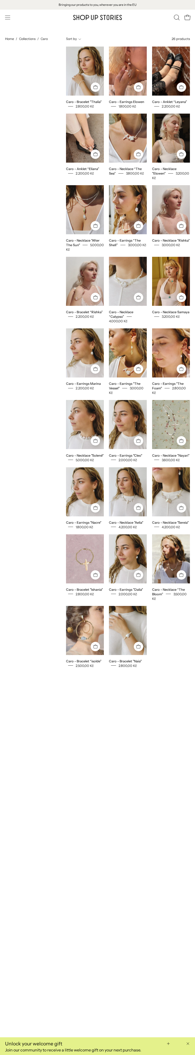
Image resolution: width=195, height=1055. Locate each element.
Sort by (71, 39)
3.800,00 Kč (135, 173)
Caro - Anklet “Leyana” (169, 102)
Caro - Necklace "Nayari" (170, 455)
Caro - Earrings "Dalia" (126, 589)
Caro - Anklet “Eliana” (82, 169)
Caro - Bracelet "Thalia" (84, 102)
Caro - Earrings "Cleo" (125, 455)
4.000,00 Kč (118, 321)
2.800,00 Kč (85, 106)
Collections (27, 39)
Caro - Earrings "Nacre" (83, 522)
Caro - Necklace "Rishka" (171, 240)
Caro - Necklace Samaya (170, 312)
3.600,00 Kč (171, 460)
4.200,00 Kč (128, 527)
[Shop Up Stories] (97, 17)
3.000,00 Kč (137, 245)
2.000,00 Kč (128, 460)
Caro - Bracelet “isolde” (84, 661)
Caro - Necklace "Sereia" (170, 522)
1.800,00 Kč (127, 106)
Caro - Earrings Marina (83, 384)
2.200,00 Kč (171, 106)
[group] (97, 5)
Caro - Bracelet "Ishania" (84, 589)
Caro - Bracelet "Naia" (125, 661)
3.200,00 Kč (171, 316)
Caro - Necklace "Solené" (85, 455)
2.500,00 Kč (85, 665)
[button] (176, 17)
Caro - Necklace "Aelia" (126, 522)
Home (9, 39)
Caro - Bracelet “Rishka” (84, 312)
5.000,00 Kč (85, 460)
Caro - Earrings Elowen (126, 102)
